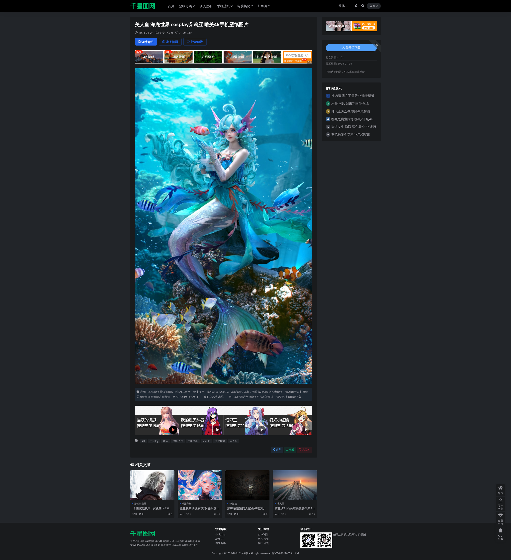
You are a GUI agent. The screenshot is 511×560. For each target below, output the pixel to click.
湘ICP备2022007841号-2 (285, 553)
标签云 (219, 539)
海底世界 (220, 441)
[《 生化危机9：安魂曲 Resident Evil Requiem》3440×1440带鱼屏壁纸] (152, 485)
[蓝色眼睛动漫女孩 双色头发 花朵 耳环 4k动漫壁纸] (200, 485)
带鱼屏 (262, 6)
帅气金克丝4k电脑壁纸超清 (350, 111)
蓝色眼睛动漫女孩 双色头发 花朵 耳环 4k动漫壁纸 (198, 510)
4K (143, 441)
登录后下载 (353, 47)
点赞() (306, 449)
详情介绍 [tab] (147, 42)
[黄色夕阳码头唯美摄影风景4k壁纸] (295, 485)
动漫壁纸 (205, 6)
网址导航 (221, 543)
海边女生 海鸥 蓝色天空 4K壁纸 (353, 126)
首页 (171, 6)
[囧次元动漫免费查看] (223, 57)
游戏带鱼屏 (140, 503)
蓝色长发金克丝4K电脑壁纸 (350, 134)
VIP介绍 (263, 534)
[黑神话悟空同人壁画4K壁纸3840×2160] (247, 485)
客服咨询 (263, 539)
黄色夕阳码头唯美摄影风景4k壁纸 (294, 510)
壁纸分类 (185, 6)
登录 (375, 6)
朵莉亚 (206, 441)
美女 (162, 33)
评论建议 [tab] (197, 42)
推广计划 (263, 543)
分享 (278, 449)
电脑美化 (243, 6)
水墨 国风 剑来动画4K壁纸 (350, 103)
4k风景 (280, 503)
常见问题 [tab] (172, 42)
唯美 (165, 441)
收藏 (291, 449)
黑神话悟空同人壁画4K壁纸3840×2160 (247, 510)
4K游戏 (233, 503)
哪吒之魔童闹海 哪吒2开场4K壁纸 (355, 119)
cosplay (154, 441)
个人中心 (221, 534)
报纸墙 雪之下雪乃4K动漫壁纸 (352, 95)
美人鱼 (233, 441)
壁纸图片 (178, 441)
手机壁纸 (223, 6)
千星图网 (243, 553)
